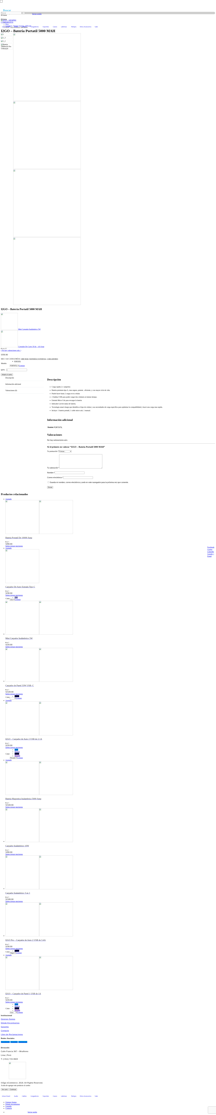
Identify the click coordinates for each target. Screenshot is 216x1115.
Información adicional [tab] (13, 384)
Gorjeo (209, 549)
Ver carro (5, 1089)
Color (8, 598)
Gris (16, 597)
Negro (17, 696)
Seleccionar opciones (14, 546)
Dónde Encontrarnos (10, 1023)
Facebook (210, 547)
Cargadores (52, 359)
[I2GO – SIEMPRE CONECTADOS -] (15, 22)
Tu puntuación (53, 451)
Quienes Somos (8, 1019)
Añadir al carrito (7, 374)
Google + (210, 554)
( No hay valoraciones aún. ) (11, 350)
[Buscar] (23, 13)
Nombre (51, 473)
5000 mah (24, 359)
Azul (16, 750)
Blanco (17, 752)
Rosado (17, 756)
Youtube (14, 1042)
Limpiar (22, 366)
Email (209, 556)
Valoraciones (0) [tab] (11, 390)
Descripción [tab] (9, 378)
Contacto (5, 1031)
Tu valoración (53, 468)
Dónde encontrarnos (12, 1104)
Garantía (5, 1027)
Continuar (13, 1089)
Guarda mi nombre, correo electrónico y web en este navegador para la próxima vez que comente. (89, 482)
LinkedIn (210, 552)
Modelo (4, 363)
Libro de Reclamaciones (12, 1034)
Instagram (22, 1042)
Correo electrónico (55, 477)
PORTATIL (17, 361)
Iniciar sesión (37, 14)
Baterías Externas (37, 359)
